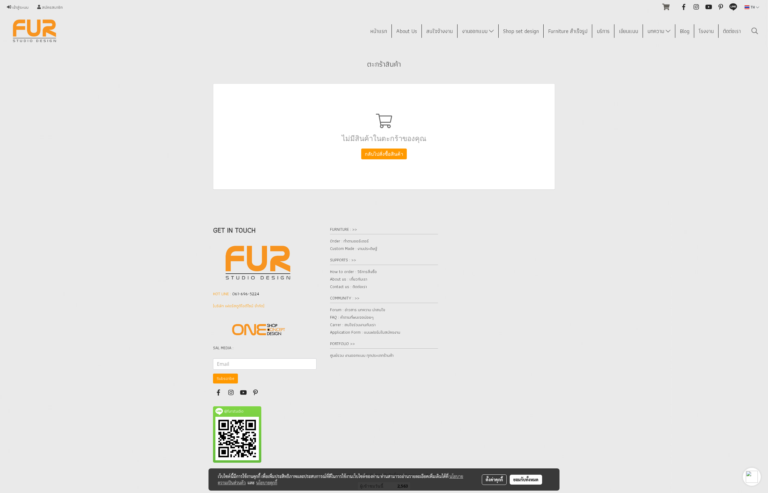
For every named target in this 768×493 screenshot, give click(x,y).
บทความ (656, 31)
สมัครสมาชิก (52, 7)
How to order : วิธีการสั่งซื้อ (353, 271)
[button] (754, 31)
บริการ (603, 31)
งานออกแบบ (475, 31)
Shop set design (521, 31)
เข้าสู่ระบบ (19, 7)
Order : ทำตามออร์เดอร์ (349, 241)
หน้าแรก (378, 31)
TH (752, 7)
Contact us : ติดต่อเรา (348, 286)
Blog (684, 31)
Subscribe (225, 378)
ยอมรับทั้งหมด (525, 479)
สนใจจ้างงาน (439, 31)
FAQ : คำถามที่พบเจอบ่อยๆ (352, 317)
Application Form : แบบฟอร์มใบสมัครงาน (365, 332)
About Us (406, 31)
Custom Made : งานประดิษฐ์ (353, 248)
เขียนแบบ (628, 31)
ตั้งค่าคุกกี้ (494, 479)
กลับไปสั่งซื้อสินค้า (384, 154)
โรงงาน (706, 31)
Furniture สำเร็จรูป (567, 31)
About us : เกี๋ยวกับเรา (348, 279)
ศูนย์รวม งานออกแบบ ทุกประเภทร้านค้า (362, 355)
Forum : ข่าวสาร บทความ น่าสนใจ (357, 309)
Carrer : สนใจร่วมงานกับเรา (353, 324)
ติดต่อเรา (732, 31)
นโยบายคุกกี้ (266, 482)
